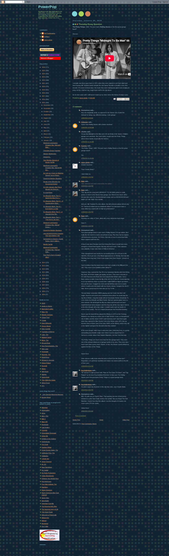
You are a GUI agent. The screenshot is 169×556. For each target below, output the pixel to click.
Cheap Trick (46, 317)
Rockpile (44, 366)
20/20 (43, 303)
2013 (43, 265)
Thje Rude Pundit (47, 512)
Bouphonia (45, 424)
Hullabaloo (45, 456)
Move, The (45, 340)
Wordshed (45, 523)
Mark (82, 181)
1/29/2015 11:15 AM (87, 142)
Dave (83, 216)
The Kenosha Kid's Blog (49, 506)
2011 (43, 272)
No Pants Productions (49, 473)
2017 (43, 96)
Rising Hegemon (47, 490)
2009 (43, 278)
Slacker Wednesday (49, 154)
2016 (43, 99)
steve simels (85, 162)
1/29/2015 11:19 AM (87, 158)
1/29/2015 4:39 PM (87, 226)
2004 (43, 294)
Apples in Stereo (47, 306)
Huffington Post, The (48, 453)
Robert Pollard (46, 363)
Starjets (44, 374)
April (45, 131)
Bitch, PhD (45, 416)
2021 (43, 83)
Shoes (44, 369)
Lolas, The (45, 334)
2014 (43, 262)
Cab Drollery (46, 427)
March (46, 134)
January (46, 140)
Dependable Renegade (49, 433)
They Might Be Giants (48, 380)
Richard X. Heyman (48, 360)
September (47, 114)
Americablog (46, 410)
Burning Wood (46, 397)
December (47, 105)
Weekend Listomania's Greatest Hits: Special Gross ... (51, 225)
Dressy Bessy (46, 326)
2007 (43, 285)
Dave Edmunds (46, 323)
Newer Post (76, 420)
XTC (43, 386)
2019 (43, 90)
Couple (44, 320)
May (45, 127)
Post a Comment (80, 416)
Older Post (126, 420)
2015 (43, 102)
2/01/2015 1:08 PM (87, 380)
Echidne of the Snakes (49, 439)
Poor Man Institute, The (49, 484)
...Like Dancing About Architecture (52, 394)
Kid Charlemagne (49, 33)
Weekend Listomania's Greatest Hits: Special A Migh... (51, 145)
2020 (43, 86)
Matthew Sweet (46, 337)
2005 (43, 291)
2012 (43, 269)
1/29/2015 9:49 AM (87, 118)
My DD (44, 464)
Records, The (46, 354)
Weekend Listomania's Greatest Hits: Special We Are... (52, 168)
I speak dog (45, 458)
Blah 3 (44, 419)
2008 (43, 282)
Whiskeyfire (45, 518)
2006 (43, 288)
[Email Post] (114, 99)
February (47, 137)
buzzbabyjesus (86, 370)
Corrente (44, 430)
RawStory (45, 487)
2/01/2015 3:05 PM (87, 390)
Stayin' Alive (45, 498)
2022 (43, 80)
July (45, 121)
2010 (43, 275)
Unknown (84, 122)
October (46, 111)
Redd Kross (45, 357)
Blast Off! (45, 422)
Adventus (45, 407)
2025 (43, 70)
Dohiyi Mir (45, 436)
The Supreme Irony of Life (50, 509)
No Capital (45, 470)
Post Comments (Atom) (89, 424)
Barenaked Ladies (47, 309)
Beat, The (45, 312)
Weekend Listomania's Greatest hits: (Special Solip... (51, 250)
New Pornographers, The (50, 346)
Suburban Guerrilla (48, 503)
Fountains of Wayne (48, 332)
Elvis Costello (46, 329)
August (46, 118)
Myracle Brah (46, 343)
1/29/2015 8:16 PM (87, 366)
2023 (43, 77)
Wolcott (44, 520)
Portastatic (45, 351)
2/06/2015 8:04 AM (87, 411)
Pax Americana (46, 481)
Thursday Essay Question (51, 150)
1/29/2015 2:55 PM (87, 212)
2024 (43, 73)
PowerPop (47, 7)
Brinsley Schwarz (47, 315)
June (45, 124)
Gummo (84, 146)
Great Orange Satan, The (50, 450)
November (47, 108)
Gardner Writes (46, 447)
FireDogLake (46, 441)
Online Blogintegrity (48, 476)
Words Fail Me (48, 244)
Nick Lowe (45, 349)
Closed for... (47, 157)
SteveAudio (45, 501)
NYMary (47, 36)
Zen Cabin (45, 526)
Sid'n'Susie (45, 371)
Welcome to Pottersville (49, 515)
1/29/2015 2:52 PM (87, 186)
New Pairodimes (47, 467)
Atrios (43, 413)
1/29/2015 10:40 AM (87, 127)
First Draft (45, 444)
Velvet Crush (46, 383)
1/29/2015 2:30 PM (87, 177)
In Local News (47, 192)
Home (101, 420)
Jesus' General (46, 461)
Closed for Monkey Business (52, 178)
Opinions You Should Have (50, 478)
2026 (43, 67)
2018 (43, 93)
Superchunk (45, 377)
